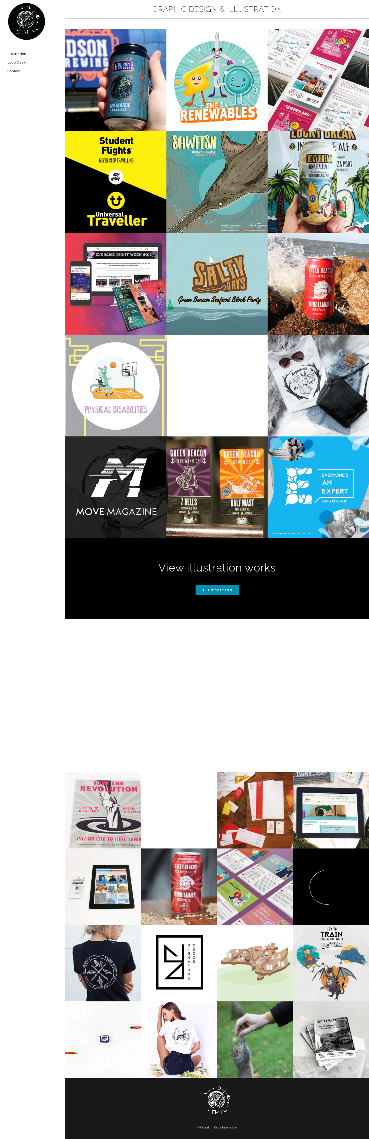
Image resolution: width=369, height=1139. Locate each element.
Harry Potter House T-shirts (179, 1024)
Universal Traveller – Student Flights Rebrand (116, 167)
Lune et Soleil (331, 874)
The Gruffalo (255, 645)
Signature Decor (179, 951)
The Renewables (217, 62)
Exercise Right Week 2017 (255, 874)
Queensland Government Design (318, 65)
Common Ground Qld (103, 874)
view (115, 95)
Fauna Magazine (331, 645)
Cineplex (179, 721)
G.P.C (103, 721)
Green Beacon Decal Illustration (217, 475)
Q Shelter (255, 798)
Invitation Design (217, 373)
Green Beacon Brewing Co (318, 271)
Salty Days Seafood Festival (217, 271)
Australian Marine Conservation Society (217, 167)
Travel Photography (255, 1027)
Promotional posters (103, 645)
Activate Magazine (330, 1027)
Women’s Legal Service (331, 798)
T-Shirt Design (318, 373)
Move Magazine (116, 475)
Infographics (255, 951)
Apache (255, 721)
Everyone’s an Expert (318, 475)
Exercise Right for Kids (116, 373)
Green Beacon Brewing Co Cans (179, 874)
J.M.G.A (179, 649)
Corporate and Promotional (103, 1027)
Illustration (217, 590)
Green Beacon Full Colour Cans (318, 167)
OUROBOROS (103, 798)
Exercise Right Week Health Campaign (116, 271)
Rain (331, 721)
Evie (179, 798)
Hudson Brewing (116, 62)
